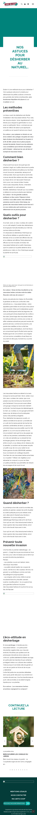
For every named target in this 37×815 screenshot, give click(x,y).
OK (28, 803)
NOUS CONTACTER (18, 795)
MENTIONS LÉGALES (18, 791)
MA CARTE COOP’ (18, 799)
